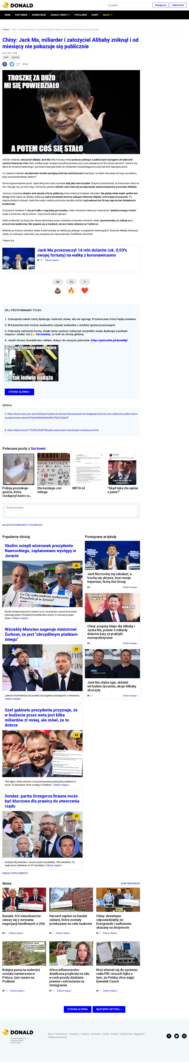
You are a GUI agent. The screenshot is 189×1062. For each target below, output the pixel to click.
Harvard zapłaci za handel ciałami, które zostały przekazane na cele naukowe (70, 920)
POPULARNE (80, 15)
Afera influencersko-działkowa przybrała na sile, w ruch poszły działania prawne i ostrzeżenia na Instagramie (69, 977)
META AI (78, 488)
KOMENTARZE (39, 15)
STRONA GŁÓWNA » (19, 391)
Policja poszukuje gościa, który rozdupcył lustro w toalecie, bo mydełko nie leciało (17, 495)
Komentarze (61, 1034)
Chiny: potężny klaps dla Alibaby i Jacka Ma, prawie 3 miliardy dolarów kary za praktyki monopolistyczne (111, 632)
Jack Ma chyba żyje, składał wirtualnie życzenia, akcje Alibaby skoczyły (111, 686)
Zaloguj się (160, 5)
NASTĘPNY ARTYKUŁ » (109, 1009)
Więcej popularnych (15, 873)
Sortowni (38, 448)
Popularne (74, 1034)
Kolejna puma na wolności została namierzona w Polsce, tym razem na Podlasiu (21, 975)
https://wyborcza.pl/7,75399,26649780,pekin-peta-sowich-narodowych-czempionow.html (52, 430)
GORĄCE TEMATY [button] (59, 15)
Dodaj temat (126, 1034)
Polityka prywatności (57, 1037)
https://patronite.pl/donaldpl (109, 340)
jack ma (15, 57)
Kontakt (114, 1034)
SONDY (94, 15)
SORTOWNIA (21, 15)
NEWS (7, 15)
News (50, 1034)
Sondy (106, 1034)
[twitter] (12, 64)
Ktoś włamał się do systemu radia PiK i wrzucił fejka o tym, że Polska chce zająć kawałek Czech (116, 975)
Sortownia (42, 334)
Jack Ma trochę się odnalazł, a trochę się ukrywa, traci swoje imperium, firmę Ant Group (109, 578)
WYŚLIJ (25, 64)
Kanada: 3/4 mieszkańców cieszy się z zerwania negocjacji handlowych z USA (23, 920)
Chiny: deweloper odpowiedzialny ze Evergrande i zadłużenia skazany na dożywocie (113, 921)
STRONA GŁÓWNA (77, 1009)
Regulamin (139, 1034)
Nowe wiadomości (130, 883)
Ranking (85, 1034)
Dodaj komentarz (14, 507)
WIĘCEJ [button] (106, 15)
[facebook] (5, 64)
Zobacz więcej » (52, 260)
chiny (6, 57)
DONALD (5, 30)
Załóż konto (178, 5)
